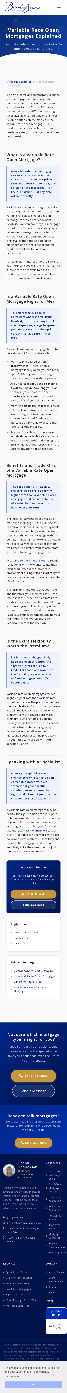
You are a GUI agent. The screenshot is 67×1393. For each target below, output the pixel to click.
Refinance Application (55, 1208)
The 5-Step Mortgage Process (55, 1188)
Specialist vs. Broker (17, 1272)
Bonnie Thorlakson (21, 81)
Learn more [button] (13, 1376)
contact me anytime (32, 830)
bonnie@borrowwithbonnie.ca (24, 1222)
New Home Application (55, 1199)
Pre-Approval (21, 938)
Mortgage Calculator (54, 1235)
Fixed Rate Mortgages (18, 1289)
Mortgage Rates (54, 1226)
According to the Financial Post (27, 560)
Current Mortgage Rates (27, 981)
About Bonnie (57, 1272)
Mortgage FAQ (57, 1252)
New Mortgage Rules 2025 (21, 1300)
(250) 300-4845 (35, 894)
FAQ (51, 1292)
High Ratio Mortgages (18, 1294)
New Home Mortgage (26, 932)
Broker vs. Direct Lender (19, 1277)
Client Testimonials (56, 1279)
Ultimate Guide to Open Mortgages (34, 970)
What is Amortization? (18, 1283)
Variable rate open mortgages (26, 207)
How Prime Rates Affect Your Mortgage (30, 989)
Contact (53, 1287)
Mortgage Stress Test (18, 1305)
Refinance (19, 943)
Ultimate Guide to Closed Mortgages (34, 976)
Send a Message (33, 904)
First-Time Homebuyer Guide (55, 1175)
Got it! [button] (33, 1384)
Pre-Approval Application (56, 1217)
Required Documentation (57, 1245)
